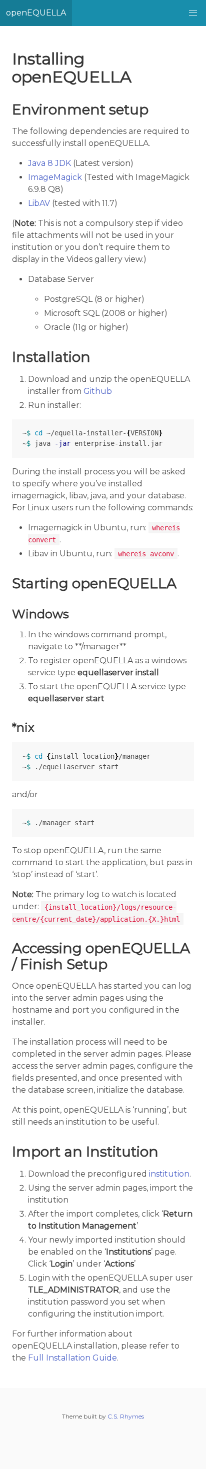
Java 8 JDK (49, 163)
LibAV (39, 203)
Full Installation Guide (72, 1358)
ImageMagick (55, 177)
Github (98, 391)
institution (169, 1174)
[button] (193, 13)
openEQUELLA (36, 12)
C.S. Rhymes (126, 1416)
